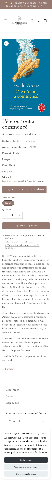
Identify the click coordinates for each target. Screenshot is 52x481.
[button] (6, 21)
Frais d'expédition (10, 181)
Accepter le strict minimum (26, 467)
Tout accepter (26, 460)
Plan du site (12, 403)
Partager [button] (10, 369)
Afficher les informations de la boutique (22, 246)
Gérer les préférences (26, 474)
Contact (10, 396)
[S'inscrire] (43, 421)
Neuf (8, 203)
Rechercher (12, 390)
